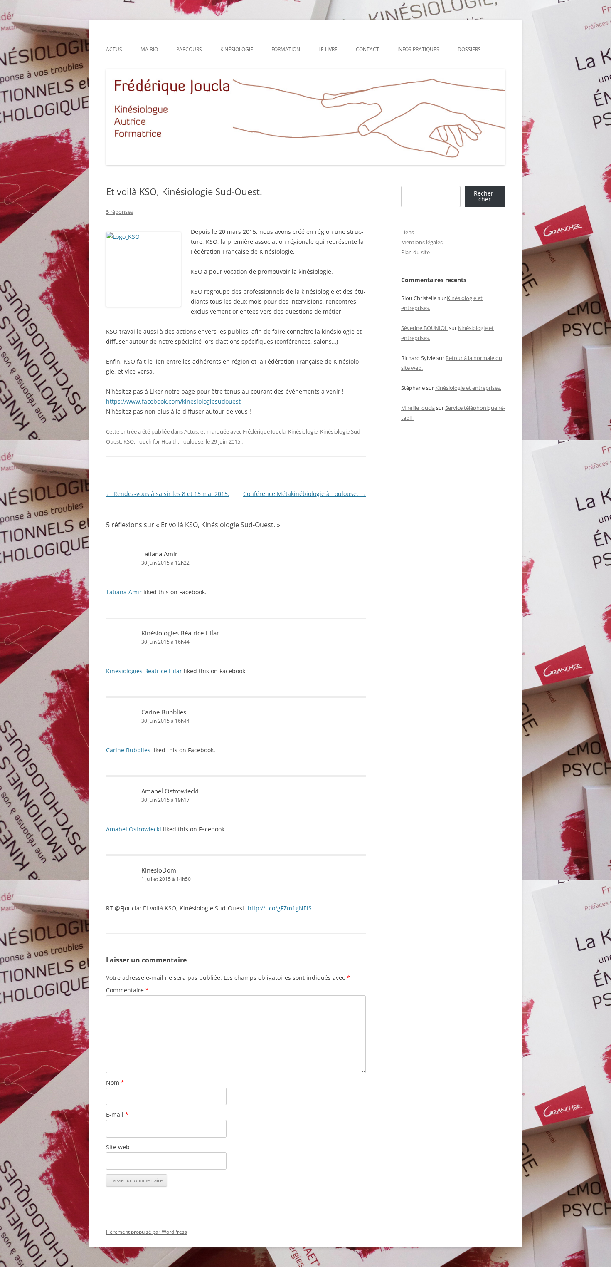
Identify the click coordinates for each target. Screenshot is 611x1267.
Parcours (189, 49)
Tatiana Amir (159, 554)
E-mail (117, 1114)
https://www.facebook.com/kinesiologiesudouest (173, 401)
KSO (128, 441)
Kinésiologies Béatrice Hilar (180, 633)
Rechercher (484, 196)
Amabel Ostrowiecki (170, 791)
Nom (115, 1082)
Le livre (328, 49)
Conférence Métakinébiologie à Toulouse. (304, 494)
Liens (407, 232)
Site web (118, 1147)
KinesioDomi (159, 870)
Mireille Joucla (418, 408)
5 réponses (119, 212)
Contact (367, 49)
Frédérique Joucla (264, 431)
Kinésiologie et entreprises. (468, 388)
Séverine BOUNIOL (424, 328)
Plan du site (415, 252)
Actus (114, 49)
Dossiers (469, 49)
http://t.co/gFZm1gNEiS (280, 908)
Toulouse (191, 441)
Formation (285, 49)
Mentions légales (422, 242)
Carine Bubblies (163, 712)
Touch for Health (157, 441)
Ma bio (149, 49)
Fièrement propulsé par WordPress (146, 1231)
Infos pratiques (418, 49)
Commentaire (127, 990)
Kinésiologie (236, 49)
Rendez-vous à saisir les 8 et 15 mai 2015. (167, 494)
